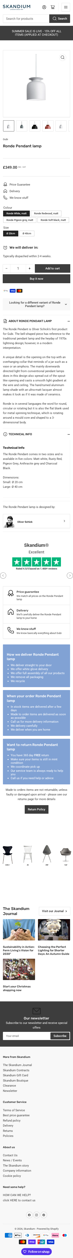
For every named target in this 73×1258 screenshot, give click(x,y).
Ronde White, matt (16, 213)
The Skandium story (16, 1165)
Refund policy (11, 1120)
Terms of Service (14, 1110)
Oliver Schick (25, 521)
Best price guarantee (16, 1115)
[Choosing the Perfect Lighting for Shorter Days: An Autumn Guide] (54, 929)
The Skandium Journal (17, 1065)
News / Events (12, 1160)
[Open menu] (66, 7)
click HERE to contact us (19, 1200)
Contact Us (10, 1155)
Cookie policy (12, 1176)
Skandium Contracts (16, 1070)
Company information (17, 1170)
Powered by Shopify (48, 1228)
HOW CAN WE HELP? (17, 1195)
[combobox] (36, 18)
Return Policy (36, 809)
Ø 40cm (27, 233)
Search (62, 18)
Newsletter (10, 1091)
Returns (8, 1131)
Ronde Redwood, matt (46, 213)
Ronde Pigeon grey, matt (19, 220)
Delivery (8, 1125)
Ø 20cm (10, 233)
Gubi (5, 139)
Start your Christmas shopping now (17, 988)
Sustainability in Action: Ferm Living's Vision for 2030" (19, 950)
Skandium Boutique (15, 1080)
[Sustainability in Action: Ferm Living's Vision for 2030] (19, 929)
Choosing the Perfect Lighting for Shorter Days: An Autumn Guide (53, 950)
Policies (8, 1136)
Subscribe (60, 1036)
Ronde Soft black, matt (53, 220)
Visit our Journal (53, 911)
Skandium (29, 1228)
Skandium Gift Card (15, 1075)
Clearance (9, 1085)
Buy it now (36, 278)
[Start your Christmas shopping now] (19, 969)
